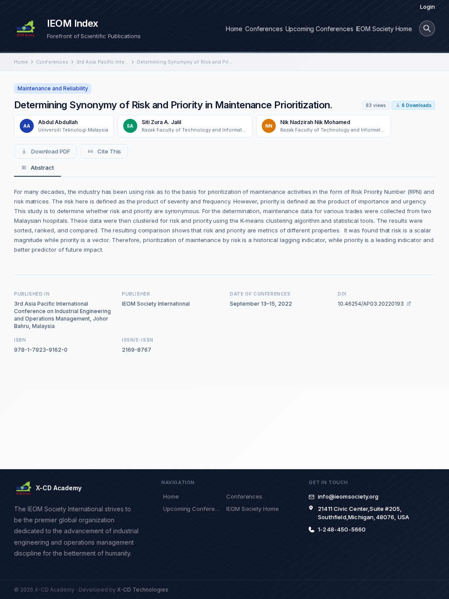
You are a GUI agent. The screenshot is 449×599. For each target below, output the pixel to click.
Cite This (109, 151)
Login (427, 6)
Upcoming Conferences (319, 28)
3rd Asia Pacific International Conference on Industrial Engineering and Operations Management (102, 62)
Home (234, 28)
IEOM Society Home (384, 28)
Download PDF (50, 151)
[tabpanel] (224, 220)
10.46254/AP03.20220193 (371, 303)
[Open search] (427, 28)
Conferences (263, 28)
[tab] (37, 168)
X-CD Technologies (142, 589)
